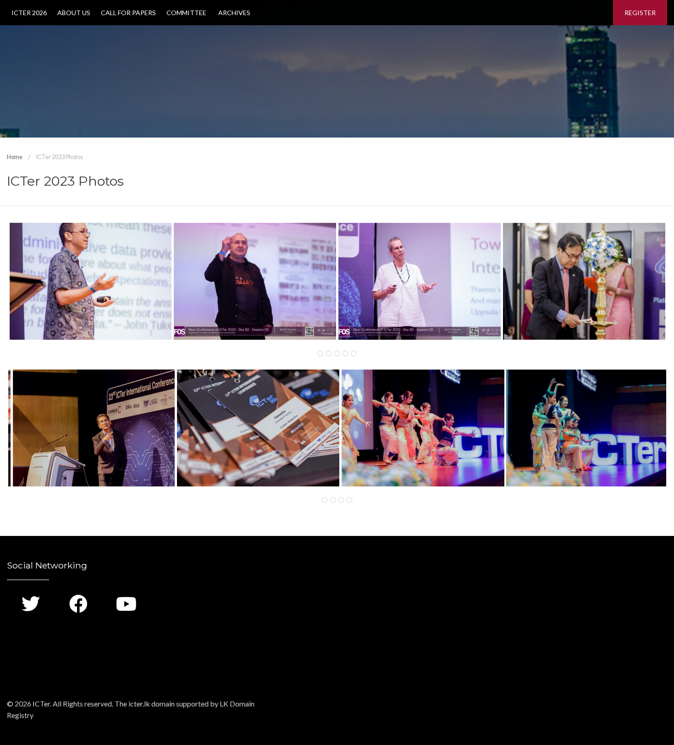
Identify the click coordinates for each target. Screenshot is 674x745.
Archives (233, 13)
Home (14, 156)
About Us (73, 13)
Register (640, 13)
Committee (186, 13)
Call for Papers (128, 13)
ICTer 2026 (29, 13)
